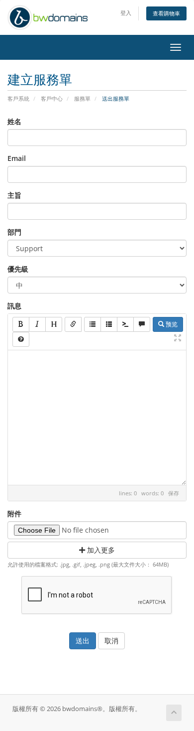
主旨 (14, 195)
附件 (14, 513)
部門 (14, 232)
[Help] (20, 339)
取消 (111, 640)
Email (16, 158)
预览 (171, 324)
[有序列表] (108, 324)
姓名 (14, 121)
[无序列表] (92, 324)
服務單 (82, 98)
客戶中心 (52, 98)
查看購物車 (166, 13)
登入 (125, 12)
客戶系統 (18, 98)
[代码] (125, 324)
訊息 (14, 305)
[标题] (53, 324)
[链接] (73, 324)
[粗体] (20, 324)
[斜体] (37, 324)
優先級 (17, 269)
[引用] (141, 324)
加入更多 (100, 550)
